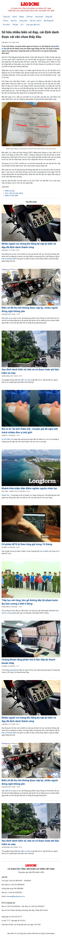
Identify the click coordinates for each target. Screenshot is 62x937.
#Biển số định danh (11, 195)
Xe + (22, 25)
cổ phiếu (45, 551)
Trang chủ (6, 17)
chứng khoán (14, 670)
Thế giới (15, 25)
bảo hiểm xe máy (24, 380)
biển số (7, 318)
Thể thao (29, 17)
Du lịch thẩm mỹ (7, 439)
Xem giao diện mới (33, 25)
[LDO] (31, 223)
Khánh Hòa (5, 495)
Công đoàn (23, 21)
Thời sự (5, 21)
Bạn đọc (14, 21)
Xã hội (14, 17)
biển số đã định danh (9, 259)
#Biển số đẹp (9, 191)
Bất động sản (48, 21)
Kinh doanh (39, 17)
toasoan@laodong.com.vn (15, 896)
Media (21, 17)
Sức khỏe (6, 25)
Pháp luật (49, 17)
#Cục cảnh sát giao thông (14, 193)
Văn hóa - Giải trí (35, 21)
